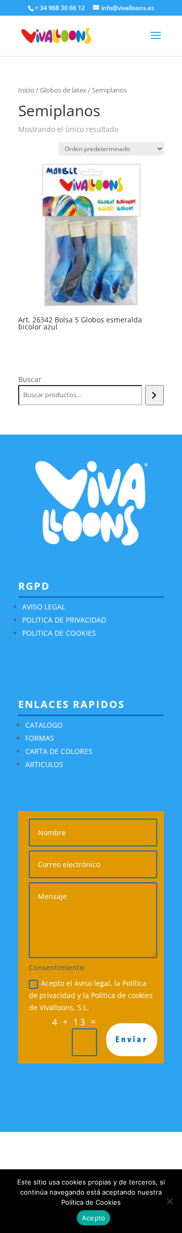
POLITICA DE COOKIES (59, 633)
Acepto (94, 1218)
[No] (169, 1201)
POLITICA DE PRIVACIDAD (64, 620)
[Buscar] (154, 395)
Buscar (29, 379)
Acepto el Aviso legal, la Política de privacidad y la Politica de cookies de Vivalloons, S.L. (91, 995)
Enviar (131, 1039)
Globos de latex (63, 89)
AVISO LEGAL (43, 606)
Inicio (26, 89)
